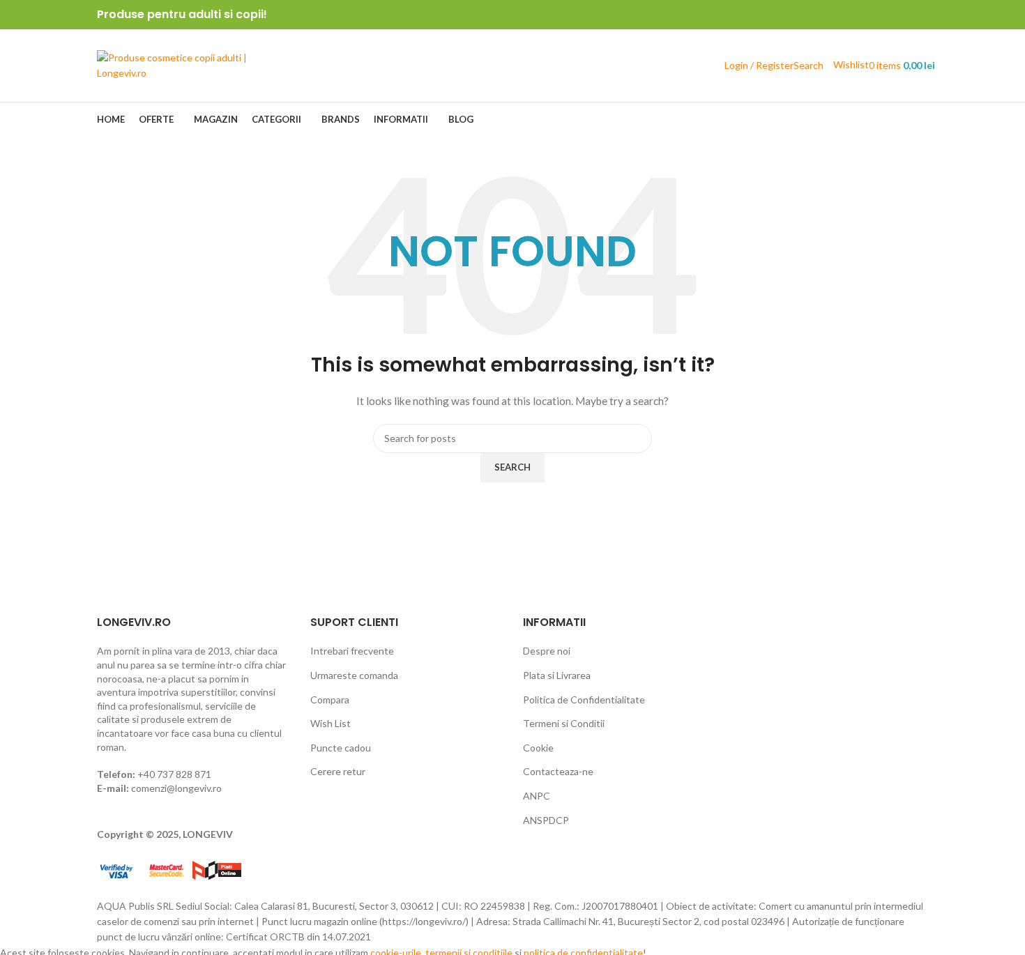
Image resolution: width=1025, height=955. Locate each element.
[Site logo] (184, 64)
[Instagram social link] (904, 15)
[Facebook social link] (888, 15)
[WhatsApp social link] (920, 15)
